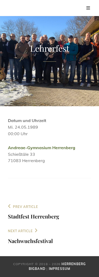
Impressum (59, 269)
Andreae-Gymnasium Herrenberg (41, 147)
